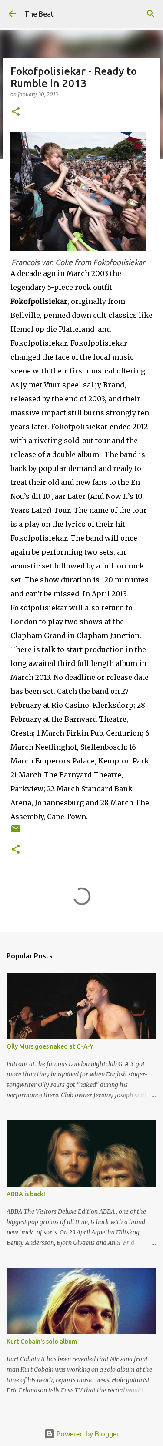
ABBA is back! (26, 1193)
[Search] (151, 13)
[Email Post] (15, 832)
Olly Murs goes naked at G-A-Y (50, 1046)
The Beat (39, 14)
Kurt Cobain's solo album (42, 1341)
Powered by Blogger (87, 1434)
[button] (15, 112)
